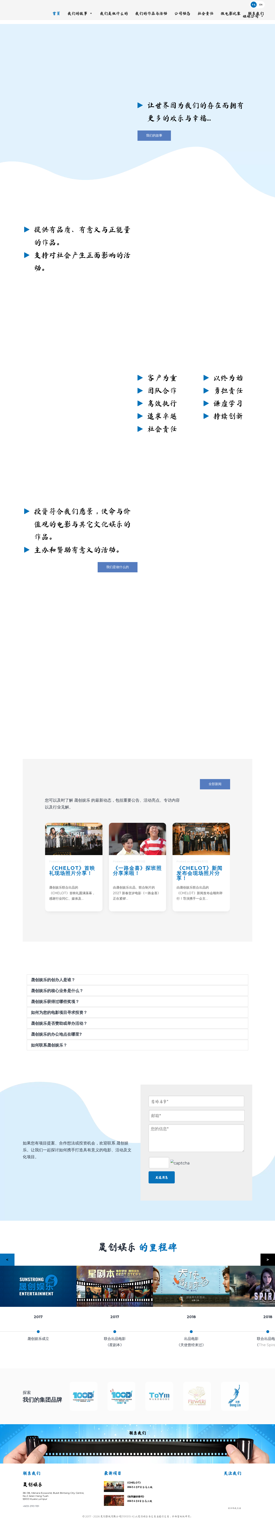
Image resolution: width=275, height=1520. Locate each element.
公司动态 (182, 13)
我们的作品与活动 (151, 13)
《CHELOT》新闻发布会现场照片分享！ (200, 873)
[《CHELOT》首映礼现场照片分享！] (73, 839)
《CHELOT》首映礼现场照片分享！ (72, 870)
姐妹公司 (251, 16)
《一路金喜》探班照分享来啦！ (137, 870)
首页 (56, 13)
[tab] (137, 980)
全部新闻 (215, 784)
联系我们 (256, 13)
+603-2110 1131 (31, 1505)
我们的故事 (77, 13)
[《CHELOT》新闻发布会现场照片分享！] (201, 839)
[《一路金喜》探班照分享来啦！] (137, 839)
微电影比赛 (231, 13)
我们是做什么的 (114, 13)
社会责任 (205, 13)
